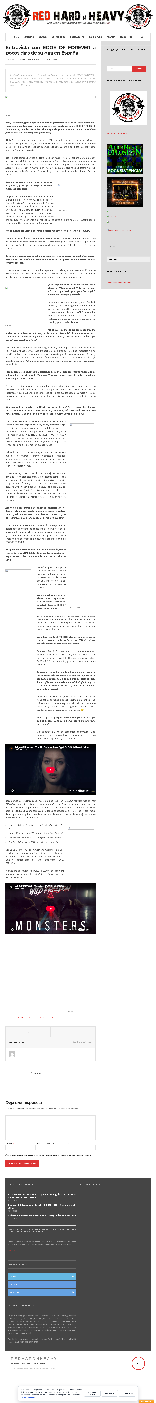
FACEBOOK (14, 1284)
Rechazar (109, 1393)
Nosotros (126, 37)
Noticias (29, 37)
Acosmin (53, 1368)
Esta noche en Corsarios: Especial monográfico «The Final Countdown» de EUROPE (42, 1196)
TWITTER (13, 1276)
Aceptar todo (92, 1393)
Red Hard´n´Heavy (31, 59)
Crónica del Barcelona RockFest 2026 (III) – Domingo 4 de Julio (42, 1206)
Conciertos (58, 37)
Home (16, 37)
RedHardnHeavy (34, 1358)
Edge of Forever (33, 1018)
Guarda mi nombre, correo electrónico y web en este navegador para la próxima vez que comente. (49, 1155)
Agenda (111, 37)
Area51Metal (22, 1018)
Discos (43, 37)
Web (67, 1143)
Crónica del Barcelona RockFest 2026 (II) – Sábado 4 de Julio (42, 1215)
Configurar (127, 1393)
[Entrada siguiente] (73, 1032)
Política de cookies (28, 1397)
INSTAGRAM (14, 1292)
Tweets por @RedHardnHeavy (119, 282)
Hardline (43, 1018)
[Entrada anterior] (28, 1032)
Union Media (51, 1018)
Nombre (9, 1143)
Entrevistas (77, 37)
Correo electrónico (45, 1143)
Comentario (11, 1114)
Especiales (95, 37)
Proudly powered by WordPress (22, 1368)
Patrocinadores (117, 134)
